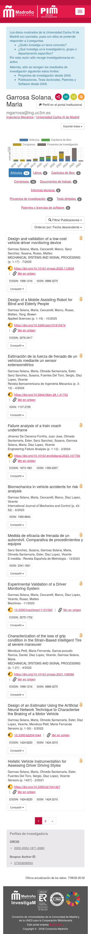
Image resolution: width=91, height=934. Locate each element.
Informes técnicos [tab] (45, 190)
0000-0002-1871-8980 (29, 848)
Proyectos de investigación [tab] (30, 199)
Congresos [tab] (24, 181)
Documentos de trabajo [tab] (58, 181)
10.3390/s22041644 (27, 735)
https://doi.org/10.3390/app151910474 (40, 325)
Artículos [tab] (19, 172)
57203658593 (23, 863)
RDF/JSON (81, 96)
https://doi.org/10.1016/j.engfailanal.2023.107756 (47, 455)
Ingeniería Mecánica (20, 117)
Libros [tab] (39, 172)
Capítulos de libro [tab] (65, 172)
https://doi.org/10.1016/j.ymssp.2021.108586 (44, 674)
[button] (45, 834)
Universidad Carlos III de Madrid (57, 117)
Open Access (81, 238)
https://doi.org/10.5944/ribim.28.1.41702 (41, 394)
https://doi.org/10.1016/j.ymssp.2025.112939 (44, 268)
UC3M (80, 288)
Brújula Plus (56, 924)
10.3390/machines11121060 (33, 610)
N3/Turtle (73, 96)
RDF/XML (58, 96)
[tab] (45, 834)
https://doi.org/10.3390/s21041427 (37, 787)
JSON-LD (66, 96)
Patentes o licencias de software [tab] (45, 207)
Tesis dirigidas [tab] (68, 199)
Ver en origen (27, 273)
